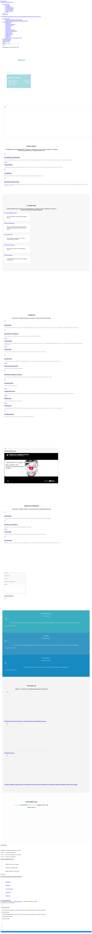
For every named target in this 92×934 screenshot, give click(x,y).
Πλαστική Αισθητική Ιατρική (11, 31)
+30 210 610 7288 (4, 2)
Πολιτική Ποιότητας (18, 901)
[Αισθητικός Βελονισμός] (29, 750)
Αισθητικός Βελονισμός (9, 752)
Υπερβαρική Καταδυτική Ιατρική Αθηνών (14, 19)
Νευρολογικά (8, 28)
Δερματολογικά (9, 32)
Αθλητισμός (7, 885)
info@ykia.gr (10, 2)
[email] (15, 578)
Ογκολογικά (8, 27)
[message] (15, 593)
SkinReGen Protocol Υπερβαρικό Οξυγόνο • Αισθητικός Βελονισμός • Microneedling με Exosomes (25, 721)
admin (6, 47)
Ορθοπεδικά (8, 23)
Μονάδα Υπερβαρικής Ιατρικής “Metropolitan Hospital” (17, 20)
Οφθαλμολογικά (9, 34)
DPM (36, 901)
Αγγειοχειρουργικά (9, 25)
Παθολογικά (8, 35)
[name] (15, 572)
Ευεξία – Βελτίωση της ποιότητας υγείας (14, 37)
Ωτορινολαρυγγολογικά (10, 30)
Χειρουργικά (8, 26)
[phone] (15, 575)
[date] (15, 581)
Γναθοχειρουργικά (9, 33)
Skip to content (3, 1)
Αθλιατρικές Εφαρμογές (10, 24)
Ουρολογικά (8, 36)
